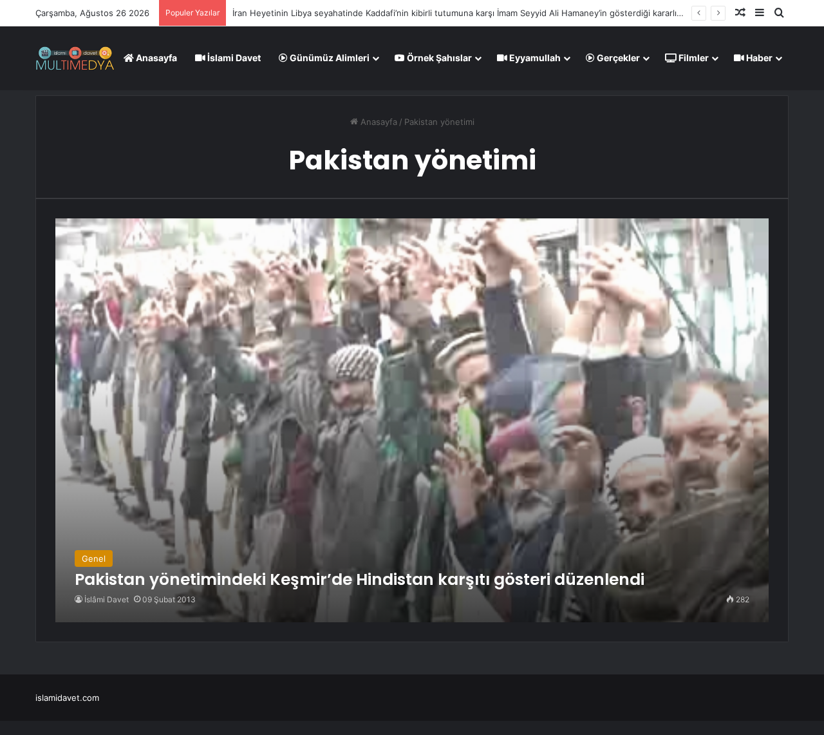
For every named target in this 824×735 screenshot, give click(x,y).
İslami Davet (233, 57)
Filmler (693, 57)
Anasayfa (155, 57)
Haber (758, 57)
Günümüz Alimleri (329, 57)
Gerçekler (617, 57)
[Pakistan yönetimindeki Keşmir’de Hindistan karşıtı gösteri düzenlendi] (411, 420)
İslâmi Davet (106, 599)
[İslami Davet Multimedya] (75, 58)
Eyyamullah (534, 57)
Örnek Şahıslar (438, 57)
